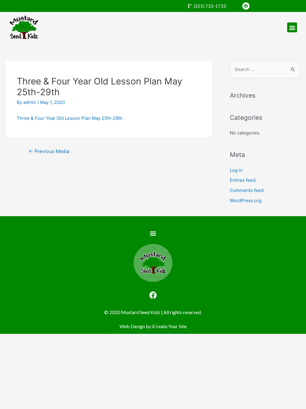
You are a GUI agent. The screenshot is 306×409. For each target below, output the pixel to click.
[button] (292, 27)
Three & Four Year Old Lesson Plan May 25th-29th (70, 118)
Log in (236, 170)
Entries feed (242, 180)
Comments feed (247, 190)
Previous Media (49, 151)
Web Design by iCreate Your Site (153, 326)
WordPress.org (245, 200)
